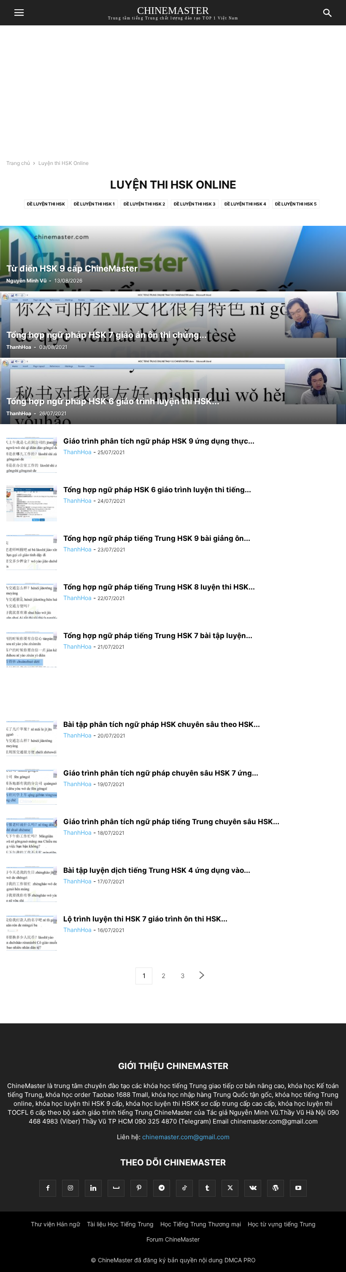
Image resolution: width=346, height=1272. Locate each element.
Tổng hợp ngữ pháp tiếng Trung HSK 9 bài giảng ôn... (156, 538)
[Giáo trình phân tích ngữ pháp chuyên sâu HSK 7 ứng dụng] (31, 787)
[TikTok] (184, 1188)
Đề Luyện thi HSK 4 (245, 203)
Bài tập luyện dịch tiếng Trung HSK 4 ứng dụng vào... (156, 870)
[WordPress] (275, 1188)
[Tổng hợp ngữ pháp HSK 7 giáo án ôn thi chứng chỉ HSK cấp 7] (173, 325)
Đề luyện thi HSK (46, 203)
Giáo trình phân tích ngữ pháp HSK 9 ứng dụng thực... (158, 441)
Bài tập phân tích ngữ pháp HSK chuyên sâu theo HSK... (161, 724)
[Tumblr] (207, 1188)
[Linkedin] (93, 1188)
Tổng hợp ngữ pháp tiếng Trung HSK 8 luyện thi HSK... (159, 587)
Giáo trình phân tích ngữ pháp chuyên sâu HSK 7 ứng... (160, 773)
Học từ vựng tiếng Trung (282, 1224)
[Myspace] (116, 1188)
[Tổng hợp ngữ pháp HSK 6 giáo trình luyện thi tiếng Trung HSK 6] (31, 504)
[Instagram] (70, 1188)
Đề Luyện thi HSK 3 (195, 203)
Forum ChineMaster (173, 1239)
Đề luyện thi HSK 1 (94, 203)
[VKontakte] (252, 1188)
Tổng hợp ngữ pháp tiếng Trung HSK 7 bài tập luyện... (157, 635)
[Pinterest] (138, 1188)
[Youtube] (298, 1188)
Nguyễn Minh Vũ (26, 280)
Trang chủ (18, 163)
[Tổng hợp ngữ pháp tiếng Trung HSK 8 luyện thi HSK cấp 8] (31, 601)
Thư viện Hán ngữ (55, 1224)
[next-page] (202, 976)
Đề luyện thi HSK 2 (144, 203)
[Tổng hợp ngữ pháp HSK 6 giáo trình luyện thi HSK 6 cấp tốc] (173, 391)
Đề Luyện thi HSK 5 (295, 203)
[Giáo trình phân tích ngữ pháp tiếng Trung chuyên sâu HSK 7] (31, 836)
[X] (230, 1188)
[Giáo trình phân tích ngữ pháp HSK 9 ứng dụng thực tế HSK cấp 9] (31, 455)
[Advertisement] (173, 95)
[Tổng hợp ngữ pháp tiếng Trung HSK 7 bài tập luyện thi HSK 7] (31, 650)
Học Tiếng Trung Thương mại (200, 1224)
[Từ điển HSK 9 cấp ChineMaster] (173, 258)
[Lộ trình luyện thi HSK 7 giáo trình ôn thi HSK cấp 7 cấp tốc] (31, 933)
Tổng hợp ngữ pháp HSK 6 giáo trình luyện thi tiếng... (157, 489)
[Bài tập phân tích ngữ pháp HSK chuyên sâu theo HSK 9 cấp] (31, 739)
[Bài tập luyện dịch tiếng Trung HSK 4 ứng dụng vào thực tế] (31, 885)
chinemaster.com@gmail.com (186, 1137)
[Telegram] (161, 1188)
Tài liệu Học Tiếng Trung (120, 1224)
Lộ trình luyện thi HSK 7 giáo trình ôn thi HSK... (145, 919)
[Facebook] (47, 1188)
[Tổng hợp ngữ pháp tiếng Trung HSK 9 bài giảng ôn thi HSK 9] (31, 553)
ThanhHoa (18, 347)
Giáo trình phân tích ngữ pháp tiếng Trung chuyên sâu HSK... (171, 821)
